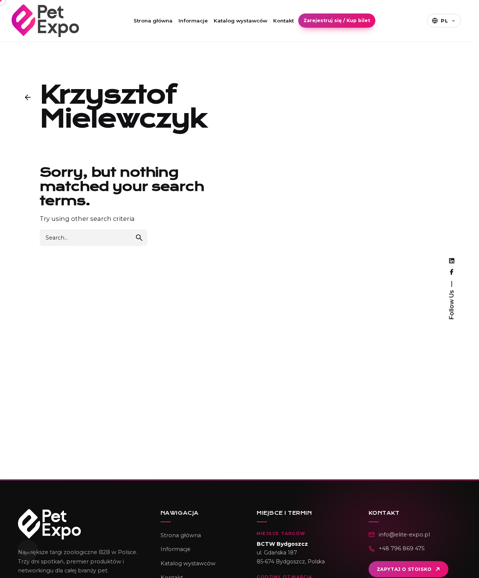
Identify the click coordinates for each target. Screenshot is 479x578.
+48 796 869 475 (402, 548)
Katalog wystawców (240, 21)
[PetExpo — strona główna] (79, 524)
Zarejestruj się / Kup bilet (336, 20)
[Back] (27, 97)
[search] (139, 237)
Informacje (193, 21)
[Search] (27, 550)
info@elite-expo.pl (404, 534)
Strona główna (153, 21)
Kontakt (283, 21)
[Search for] (93, 237)
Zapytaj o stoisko (404, 569)
